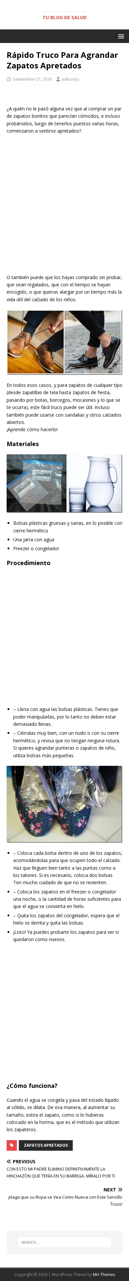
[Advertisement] (64, 206)
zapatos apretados (46, 1145)
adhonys (70, 79)
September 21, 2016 (32, 79)
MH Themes (104, 1274)
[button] (119, 36)
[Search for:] (65, 1242)
